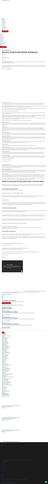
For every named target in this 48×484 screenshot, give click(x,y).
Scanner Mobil (2, 37)
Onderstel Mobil (2, 43)
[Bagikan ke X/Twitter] (24, 297)
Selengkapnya (9, 314)
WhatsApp (3, 477)
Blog (0, 44)
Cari (3, 332)
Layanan (1, 35)
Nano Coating (2, 40)
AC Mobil (1, 39)
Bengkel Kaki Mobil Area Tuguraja (9, 318)
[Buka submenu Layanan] (2, 35)
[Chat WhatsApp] (46, 482)
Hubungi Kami (2, 45)
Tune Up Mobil (2, 38)
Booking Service (5, 31)
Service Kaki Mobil (2, 42)
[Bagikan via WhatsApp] (24, 296)
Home (1, 33)
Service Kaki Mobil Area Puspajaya (10, 311)
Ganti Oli (1, 41)
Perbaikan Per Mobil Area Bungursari (10, 324)
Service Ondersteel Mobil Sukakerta (6, 294)
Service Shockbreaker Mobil (6, 50)
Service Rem (1, 36)
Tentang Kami (2, 34)
